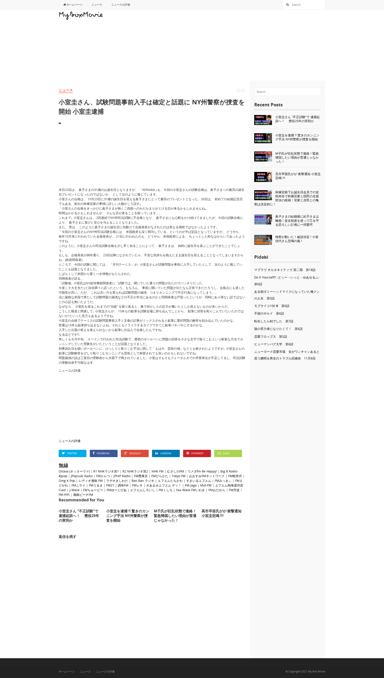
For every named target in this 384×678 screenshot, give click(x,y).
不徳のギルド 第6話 (269, 313)
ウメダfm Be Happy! (202, 471)
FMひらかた (159, 476)
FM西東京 (141, 476)
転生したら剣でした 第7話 (273, 321)
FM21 (110, 485)
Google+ (135, 453)
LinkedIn (165, 453)
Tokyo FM (179, 476)
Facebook (103, 453)
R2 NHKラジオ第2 (135, 471)
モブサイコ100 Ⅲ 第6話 (271, 306)
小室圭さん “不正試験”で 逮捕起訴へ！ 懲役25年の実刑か (297, 119)
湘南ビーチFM (83, 494)
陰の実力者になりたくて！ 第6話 (278, 329)
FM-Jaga (191, 485)
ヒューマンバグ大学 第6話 (273, 344)
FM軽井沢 (235, 476)
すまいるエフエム (198, 480)
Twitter (72, 453)
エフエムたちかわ (170, 480)
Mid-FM (206, 485)
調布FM (123, 485)
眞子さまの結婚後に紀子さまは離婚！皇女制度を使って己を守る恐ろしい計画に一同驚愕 (297, 220)
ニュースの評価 (120, 4)
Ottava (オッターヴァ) (74, 471)
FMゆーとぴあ (117, 490)
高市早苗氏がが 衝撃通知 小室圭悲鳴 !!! (298, 176)
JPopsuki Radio (82, 476)
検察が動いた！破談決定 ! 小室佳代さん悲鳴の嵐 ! (296, 239)
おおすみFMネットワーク (207, 476)
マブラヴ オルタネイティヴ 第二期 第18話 (285, 270)
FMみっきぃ (223, 480)
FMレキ (137, 485)
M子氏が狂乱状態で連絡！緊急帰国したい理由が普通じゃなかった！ (297, 157)
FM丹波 (234, 490)
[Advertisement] (244, 45)
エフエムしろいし (142, 490)
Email (226, 453)
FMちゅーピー (93, 490)
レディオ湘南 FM (91, 480)
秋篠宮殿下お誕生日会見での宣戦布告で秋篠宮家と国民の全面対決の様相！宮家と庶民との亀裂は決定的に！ (286, 198)
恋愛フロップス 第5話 (270, 336)
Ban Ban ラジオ (143, 480)
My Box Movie (316, 671)
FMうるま (96, 485)
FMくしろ (165, 490)
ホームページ (74, 4)
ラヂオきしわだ (117, 480)
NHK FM (158, 471)
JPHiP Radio (122, 476)
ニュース (97, 4)
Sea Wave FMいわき (190, 490)
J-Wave (75, 490)
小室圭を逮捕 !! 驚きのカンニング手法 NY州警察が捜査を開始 (297, 137)
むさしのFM (175, 471)
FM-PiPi (64, 494)
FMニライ (78, 485)
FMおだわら (216, 490)
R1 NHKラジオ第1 (106, 471)
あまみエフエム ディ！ (165, 485)
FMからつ (103, 476)
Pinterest (197, 453)
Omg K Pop (67, 480)
